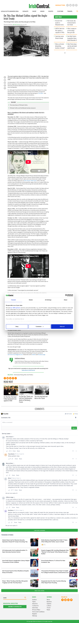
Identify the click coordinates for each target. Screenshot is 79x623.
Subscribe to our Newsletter (14, 606)
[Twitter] (70, 5)
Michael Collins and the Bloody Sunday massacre (23, 108)
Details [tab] (31, 300)
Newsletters (60, 5)
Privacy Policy (36, 609)
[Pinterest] (76, 5)
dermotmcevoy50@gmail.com (15, 354)
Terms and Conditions (38, 612)
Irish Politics (30, 374)
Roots (48, 609)
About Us (34, 603)
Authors (34, 599)
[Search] (77, 11)
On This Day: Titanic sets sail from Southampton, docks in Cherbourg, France (26, 399)
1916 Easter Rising (19, 374)
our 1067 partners (15, 307)
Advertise (35, 607)
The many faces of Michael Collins (19, 105)
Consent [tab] (13, 300)
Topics (34, 601)
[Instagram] (73, 5)
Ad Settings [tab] (48, 300)
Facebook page (41, 354)
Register (34, 614)
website (34, 354)
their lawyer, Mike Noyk (30, 180)
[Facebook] (67, 5)
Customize (39, 326)
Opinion (49, 603)
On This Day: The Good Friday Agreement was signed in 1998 (10, 399)
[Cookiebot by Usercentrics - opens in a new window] (66, 295)
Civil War (40, 93)
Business (49, 601)
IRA (25, 374)
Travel (48, 607)
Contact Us (35, 605)
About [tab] (65, 300)
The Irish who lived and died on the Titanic (40, 397)
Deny (17, 326)
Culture (49, 605)
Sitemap (34, 616)
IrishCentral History (20, 358)
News (48, 599)
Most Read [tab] (58, 17)
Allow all (62, 326)
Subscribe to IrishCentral (28, 370)
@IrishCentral (16, 24)
